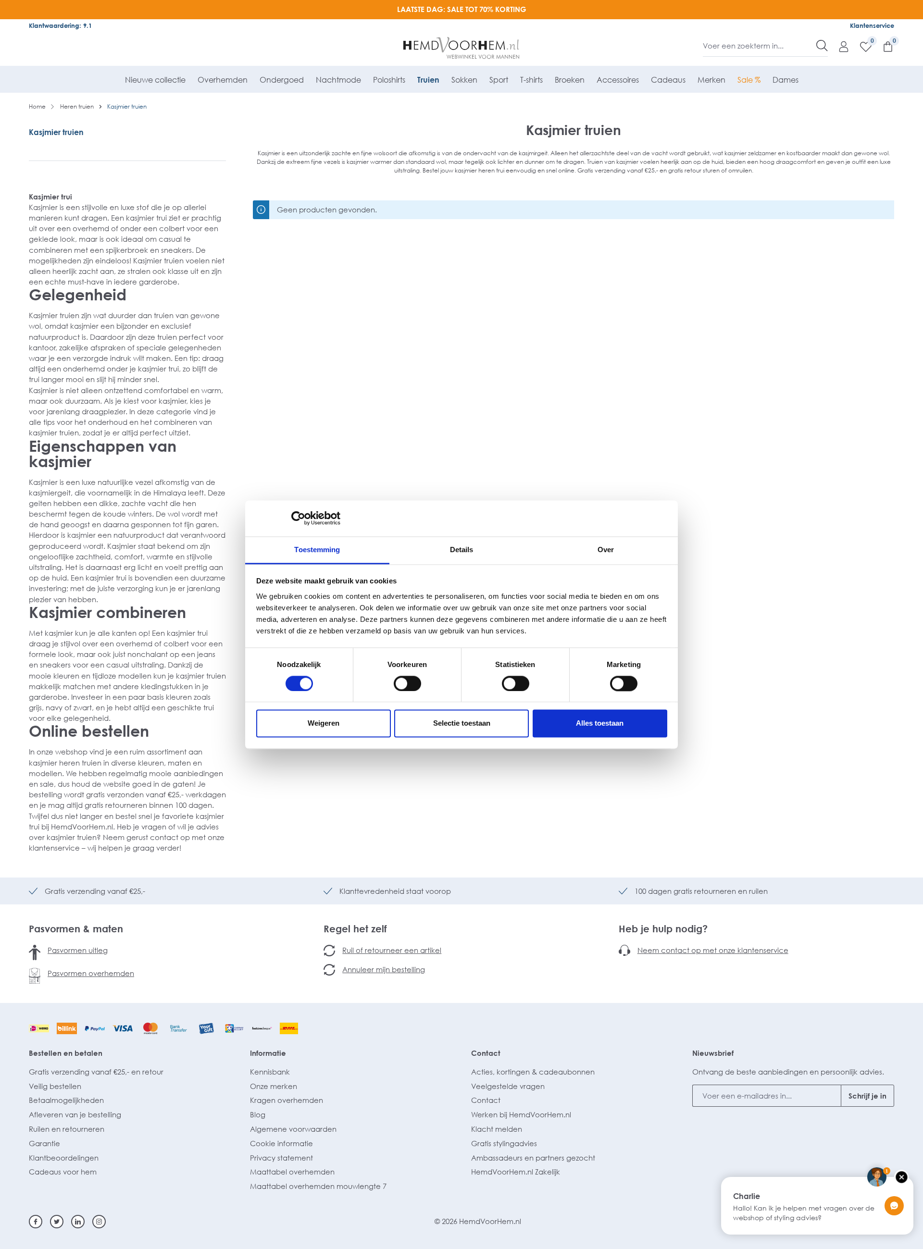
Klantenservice (872, 25)
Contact (485, 1053)
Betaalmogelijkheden (66, 1100)
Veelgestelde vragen (508, 1086)
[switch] (407, 683)
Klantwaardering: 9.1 (60, 25)
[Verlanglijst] (861, 46)
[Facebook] (35, 1221)
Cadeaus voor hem (63, 1171)
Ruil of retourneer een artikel (391, 950)
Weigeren (323, 723)
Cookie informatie (281, 1143)
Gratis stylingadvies (504, 1143)
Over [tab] (606, 549)
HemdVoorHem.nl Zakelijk (515, 1171)
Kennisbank (270, 1071)
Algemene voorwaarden (293, 1129)
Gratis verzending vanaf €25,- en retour (96, 1071)
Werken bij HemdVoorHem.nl (521, 1114)
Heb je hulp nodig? (663, 928)
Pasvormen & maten (76, 928)
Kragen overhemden (286, 1100)
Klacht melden (496, 1129)
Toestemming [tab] (317, 549)
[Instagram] (99, 1221)
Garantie (44, 1143)
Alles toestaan (600, 723)
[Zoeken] (822, 45)
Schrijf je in (867, 1095)
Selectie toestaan (461, 723)
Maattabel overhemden (292, 1171)
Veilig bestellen (55, 1086)
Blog (257, 1114)
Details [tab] (462, 549)
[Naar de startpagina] (462, 48)
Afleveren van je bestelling (75, 1114)
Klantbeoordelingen (64, 1157)
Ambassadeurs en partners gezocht (533, 1157)
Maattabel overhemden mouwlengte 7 (318, 1186)
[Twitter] (56, 1221)
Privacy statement (281, 1157)
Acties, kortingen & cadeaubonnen (533, 1071)
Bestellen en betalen (65, 1053)
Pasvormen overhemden (91, 973)
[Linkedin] (78, 1221)
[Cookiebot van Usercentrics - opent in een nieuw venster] (298, 518)
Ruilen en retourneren (66, 1129)
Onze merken (273, 1086)
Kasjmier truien (56, 132)
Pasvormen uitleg (78, 950)
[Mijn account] (839, 46)
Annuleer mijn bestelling (383, 969)
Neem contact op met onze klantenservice (712, 950)
